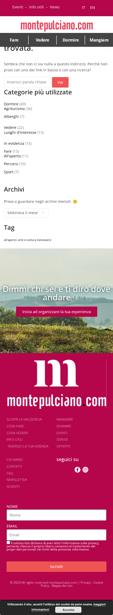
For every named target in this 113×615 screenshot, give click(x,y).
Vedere (42, 40)
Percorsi (11, 163)
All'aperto (12, 155)
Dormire (71, 40)
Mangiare (99, 40)
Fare (14, 40)
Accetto (68, 609)
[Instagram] (85, 470)
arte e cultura (27, 240)
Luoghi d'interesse (20, 132)
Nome (12, 506)
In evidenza (14, 143)
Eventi (17, 6)
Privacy (86, 582)
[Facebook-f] (77, 470)
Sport (8, 171)
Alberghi (11, 116)
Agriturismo (14, 108)
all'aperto (10, 240)
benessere (44, 240)
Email (12, 526)
